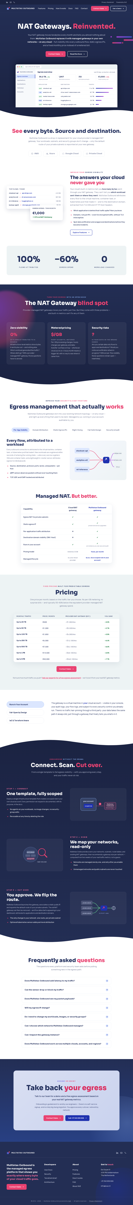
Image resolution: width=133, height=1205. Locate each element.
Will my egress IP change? (66, 1008)
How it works (61, 8)
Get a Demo (117, 8)
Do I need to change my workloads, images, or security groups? (66, 1017)
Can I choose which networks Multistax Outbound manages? (66, 1026)
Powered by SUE (121, 2)
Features (41, 8)
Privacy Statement (108, 2)
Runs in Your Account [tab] (18, 704)
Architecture (49, 1182)
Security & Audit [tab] (112, 430)
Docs (70, 8)
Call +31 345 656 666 (76, 1118)
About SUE (77, 1186)
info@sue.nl (105, 1186)
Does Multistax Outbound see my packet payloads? (66, 999)
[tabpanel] (66, 460)
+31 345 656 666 (107, 1181)
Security (47, 1174)
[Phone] (14, 2)
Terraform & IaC (50, 1178)
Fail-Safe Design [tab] (94, 430)
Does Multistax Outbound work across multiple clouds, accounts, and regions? (66, 1044)
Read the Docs (76, 54)
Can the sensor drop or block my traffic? (66, 990)
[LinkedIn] (7, 2)
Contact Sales (98, 8)
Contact (84, 8)
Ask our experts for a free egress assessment (61, 678)
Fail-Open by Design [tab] (18, 712)
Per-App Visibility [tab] (20, 430)
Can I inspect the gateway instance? (66, 1035)
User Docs (48, 1170)
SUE (69, 1201)
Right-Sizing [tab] (77, 430)
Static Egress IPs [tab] (60, 430)
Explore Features (80, 232)
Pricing (50, 8)
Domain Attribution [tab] (40, 430)
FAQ (76, 8)
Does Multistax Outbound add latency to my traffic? (66, 981)
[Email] (11, 2)
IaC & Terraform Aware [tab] (19, 720)
